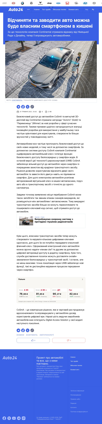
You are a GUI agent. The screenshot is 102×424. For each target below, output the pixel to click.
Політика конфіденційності (79, 412)
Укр (86, 9)
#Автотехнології (47, 335)
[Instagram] (23, 418)
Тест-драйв (46, 9)
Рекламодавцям (76, 395)
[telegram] (18, 107)
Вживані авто (74, 9)
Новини (37, 9)
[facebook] (23, 107)
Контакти (73, 407)
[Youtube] (14, 418)
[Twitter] (9, 418)
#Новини (20, 335)
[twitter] (27, 107)
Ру (93, 9)
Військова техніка (59, 9)
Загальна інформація (77, 391)
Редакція (73, 403)
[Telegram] (19, 418)
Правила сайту (75, 399)
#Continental (32, 335)
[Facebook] (4, 418)
